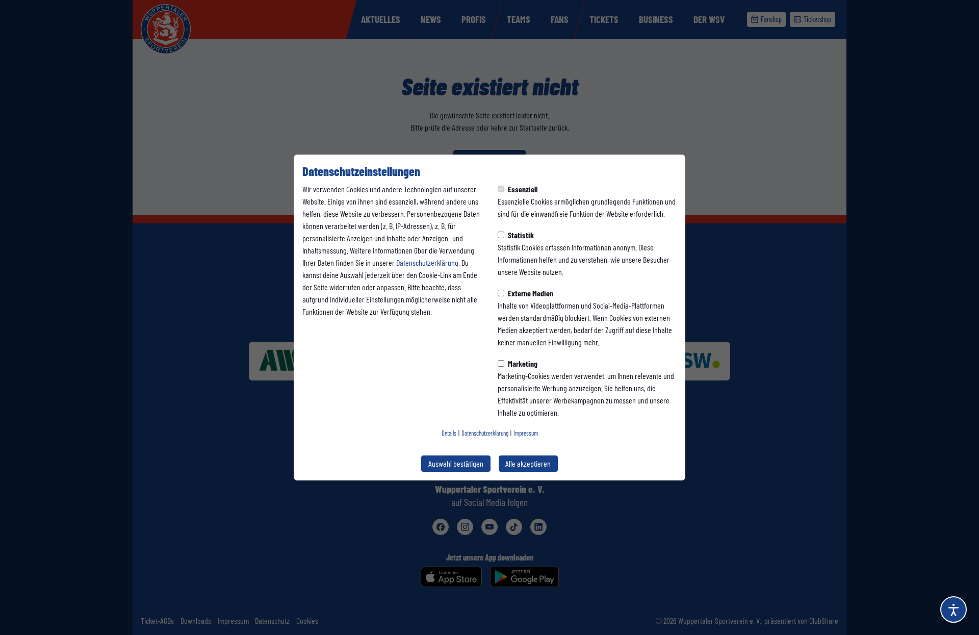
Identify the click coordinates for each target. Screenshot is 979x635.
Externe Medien (529, 293)
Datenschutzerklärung (427, 262)
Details (449, 433)
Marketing (521, 363)
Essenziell (521, 189)
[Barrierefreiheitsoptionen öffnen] (953, 609)
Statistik (520, 235)
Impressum (525, 433)
